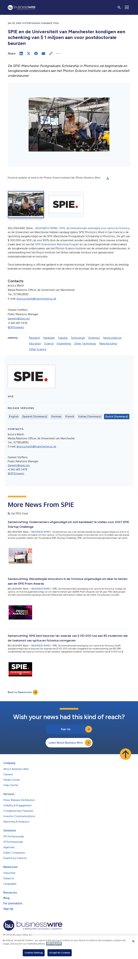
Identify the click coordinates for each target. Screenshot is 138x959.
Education (35, 343)
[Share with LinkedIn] (21, 53)
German (56, 416)
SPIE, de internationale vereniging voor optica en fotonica (94, 228)
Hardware (49, 337)
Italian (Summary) (89, 416)
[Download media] (108, 178)
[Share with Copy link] (51, 53)
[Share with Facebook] (36, 53)
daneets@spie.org (19, 318)
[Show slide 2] (66, 204)
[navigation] (127, 7)
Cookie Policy (54, 943)
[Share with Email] (43, 53)
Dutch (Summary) (116, 416)
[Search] (119, 7)
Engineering (64, 343)
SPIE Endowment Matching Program (57, 244)
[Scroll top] (125, 754)
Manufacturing (108, 343)
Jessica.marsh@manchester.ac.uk (36, 298)
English (13, 416)
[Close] (133, 941)
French (69, 416)
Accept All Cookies (59, 952)
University (94, 337)
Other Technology (85, 343)
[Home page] (21, 7)
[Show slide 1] (26, 204)
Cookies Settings (34, 952)
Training (62, 337)
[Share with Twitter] (28, 53)
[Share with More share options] (58, 53)
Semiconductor (112, 337)
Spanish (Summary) (34, 416)
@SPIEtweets (16, 327)
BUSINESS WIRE (46, 228)
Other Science (37, 349)
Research (34, 337)
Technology (78, 337)
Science (49, 343)
